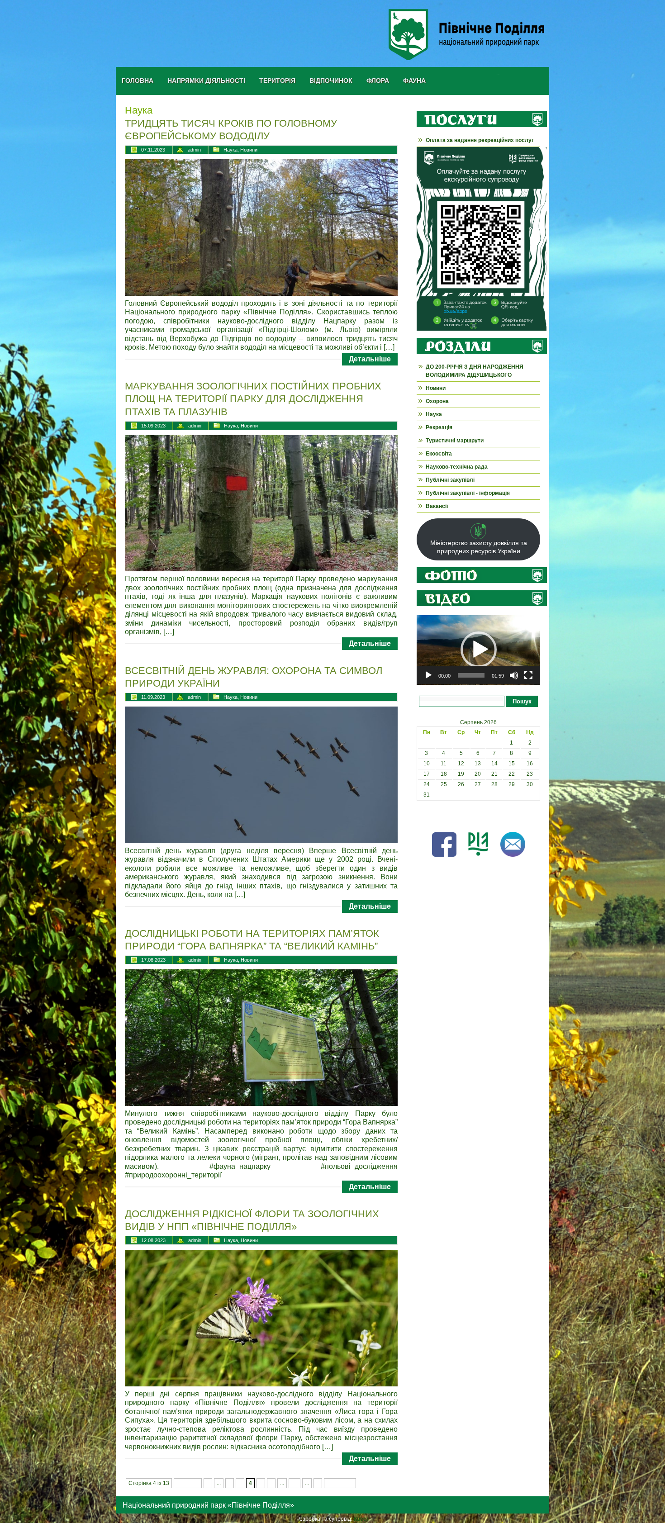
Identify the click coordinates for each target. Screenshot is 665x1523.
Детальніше (370, 359)
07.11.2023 (153, 149)
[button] (479, 649)
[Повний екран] (528, 675)
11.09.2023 (153, 697)
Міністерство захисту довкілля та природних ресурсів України (478, 547)
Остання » (340, 1483)
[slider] (471, 675)
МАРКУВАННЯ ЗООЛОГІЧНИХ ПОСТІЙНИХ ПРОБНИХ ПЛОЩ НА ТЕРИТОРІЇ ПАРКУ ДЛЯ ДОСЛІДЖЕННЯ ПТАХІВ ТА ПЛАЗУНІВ (253, 399)
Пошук (522, 701)
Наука (230, 149)
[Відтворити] (428, 675)
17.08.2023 (153, 960)
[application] (478, 650)
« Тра (423, 815)
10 (294, 1483)
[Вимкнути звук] (513, 675)
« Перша (187, 1483)
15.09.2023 (153, 425)
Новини (248, 149)
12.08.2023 (153, 1240)
